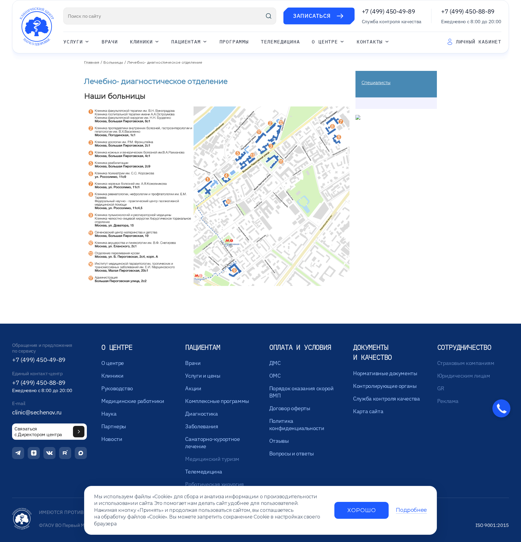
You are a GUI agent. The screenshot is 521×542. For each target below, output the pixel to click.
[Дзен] (34, 453)
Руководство (117, 388)
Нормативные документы (385, 373)
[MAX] (81, 453)
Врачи (110, 41)
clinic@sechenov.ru (37, 412)
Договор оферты (289, 408)
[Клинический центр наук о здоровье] (37, 27)
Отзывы (279, 440)
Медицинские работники (132, 401)
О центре (325, 41)
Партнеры (113, 426)
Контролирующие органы (384, 385)
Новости (111, 439)
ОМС (275, 375)
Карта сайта (368, 411)
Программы (234, 41)
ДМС (275, 363)
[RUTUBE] (65, 453)
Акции (193, 388)
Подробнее (411, 510)
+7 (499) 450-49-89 (388, 11)
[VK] (49, 453)
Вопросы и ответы (291, 453)
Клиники (141, 41)
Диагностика (201, 413)
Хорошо (361, 510)
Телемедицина (280, 41)
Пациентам (186, 41)
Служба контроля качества (386, 398)
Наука (108, 413)
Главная (91, 62)
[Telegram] (18, 453)
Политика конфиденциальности (296, 424)
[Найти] (268, 16)
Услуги (73, 41)
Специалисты (376, 82)
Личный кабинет (478, 42)
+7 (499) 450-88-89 (467, 11)
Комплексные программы (217, 401)
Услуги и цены (202, 375)
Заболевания (201, 426)
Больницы (113, 62)
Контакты (370, 41)
